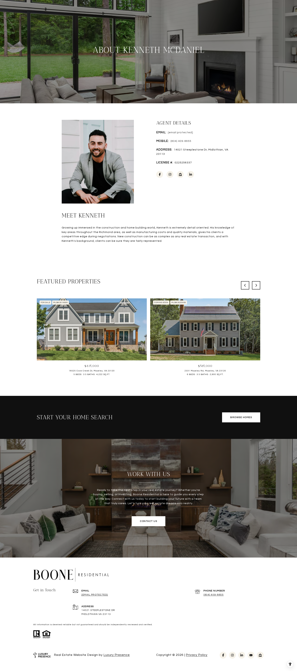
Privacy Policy (196, 655)
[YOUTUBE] (251, 655)
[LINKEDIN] (190, 174)
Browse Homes (241, 417)
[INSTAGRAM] (170, 174)
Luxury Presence (116, 655)
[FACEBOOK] (159, 174)
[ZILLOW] (180, 174)
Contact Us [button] (148, 521)
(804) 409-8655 (180, 141)
